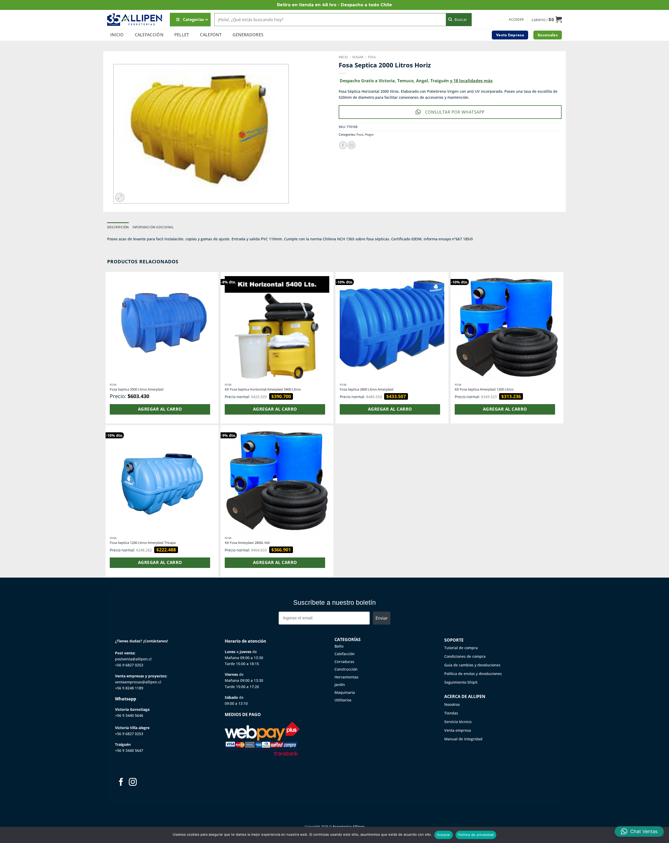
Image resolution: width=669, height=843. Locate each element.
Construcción (345, 669)
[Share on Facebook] (343, 145)
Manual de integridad (463, 738)
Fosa (372, 57)
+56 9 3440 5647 (129, 750)
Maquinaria (344, 692)
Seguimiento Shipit (460, 682)
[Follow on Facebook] (121, 782)
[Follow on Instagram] (133, 782)
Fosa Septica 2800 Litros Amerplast (367, 389)
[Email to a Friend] (351, 145)
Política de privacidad (476, 835)
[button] (516, 20)
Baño (338, 646)
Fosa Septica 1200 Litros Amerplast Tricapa (143, 542)
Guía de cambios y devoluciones (472, 664)
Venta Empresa (510, 35)
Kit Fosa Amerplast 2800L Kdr (247, 542)
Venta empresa (457, 730)
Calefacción (149, 35)
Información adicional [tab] (153, 227)
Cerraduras (344, 661)
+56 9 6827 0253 (129, 664)
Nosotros (452, 704)
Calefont (211, 35)
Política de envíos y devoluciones (473, 673)
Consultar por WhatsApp (455, 112)
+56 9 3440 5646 (129, 715)
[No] (662, 836)
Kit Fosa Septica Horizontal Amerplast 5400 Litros (263, 389)
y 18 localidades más (471, 81)
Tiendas (451, 713)
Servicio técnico (457, 721)
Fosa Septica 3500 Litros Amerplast (137, 389)
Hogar (357, 57)
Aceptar (443, 835)
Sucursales (548, 35)
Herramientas (346, 677)
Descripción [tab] (118, 227)
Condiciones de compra (465, 656)
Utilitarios (342, 699)
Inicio (117, 35)
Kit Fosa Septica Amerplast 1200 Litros (484, 389)
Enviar (382, 618)
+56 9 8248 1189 (129, 687)
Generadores (248, 35)
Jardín (339, 684)
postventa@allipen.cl (133, 658)
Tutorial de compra (461, 647)
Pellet (181, 35)
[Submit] (459, 19)
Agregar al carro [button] (160, 409)
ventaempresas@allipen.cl (138, 681)
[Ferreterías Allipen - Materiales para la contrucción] (134, 19)
